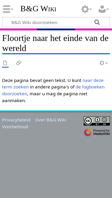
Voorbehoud (15, 126)
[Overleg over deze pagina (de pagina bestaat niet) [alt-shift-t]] (19, 63)
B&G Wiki (38, 8)
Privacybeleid (16, 120)
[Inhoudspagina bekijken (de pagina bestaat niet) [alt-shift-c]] (5, 63)
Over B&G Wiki (50, 120)
